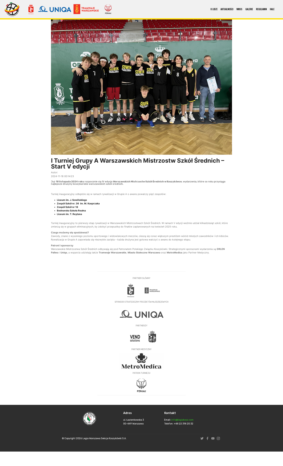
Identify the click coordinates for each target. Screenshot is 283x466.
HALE (272, 9)
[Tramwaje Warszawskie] (152, 290)
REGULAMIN (261, 9)
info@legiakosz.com (182, 419)
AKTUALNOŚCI (227, 9)
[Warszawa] (131, 290)
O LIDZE (214, 9)
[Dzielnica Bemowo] (152, 337)
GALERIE (249, 9)
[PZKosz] (141, 385)
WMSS (239, 9)
